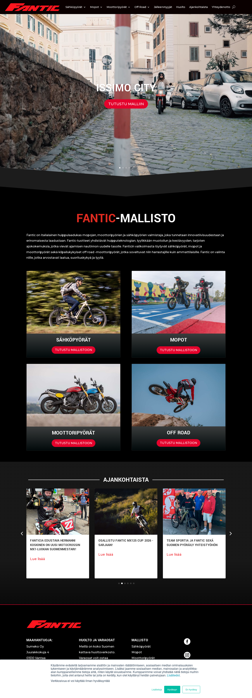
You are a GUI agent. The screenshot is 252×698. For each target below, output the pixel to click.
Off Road (140, 7)
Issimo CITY (126, 88)
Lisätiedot (173, 675)
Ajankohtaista (198, 7)
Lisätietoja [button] (157, 689)
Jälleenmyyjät (163, 7)
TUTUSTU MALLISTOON (73, 350)
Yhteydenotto (221, 7)
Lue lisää (37, 554)
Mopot (94, 7)
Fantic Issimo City (181, 540)
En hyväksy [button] (191, 689)
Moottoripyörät (117, 7)
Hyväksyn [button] (172, 689)
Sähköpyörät (73, 7)
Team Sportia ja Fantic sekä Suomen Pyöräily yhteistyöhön (123, 542)
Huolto (180, 7)
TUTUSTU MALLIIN (126, 104)
